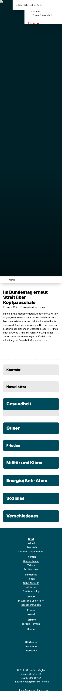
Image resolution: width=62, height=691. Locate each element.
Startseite (31, 642)
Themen (33, 23)
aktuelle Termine (31, 623)
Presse (31, 610)
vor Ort (31, 596)
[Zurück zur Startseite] (4, 280)
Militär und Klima (24, 462)
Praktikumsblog (31, 591)
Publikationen (31, 569)
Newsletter (16, 387)
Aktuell (31, 614)
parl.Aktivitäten (31, 582)
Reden (31, 578)
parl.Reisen (31, 587)
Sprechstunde (31, 561)
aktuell (31, 543)
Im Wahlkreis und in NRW (31, 600)
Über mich (36, 11)
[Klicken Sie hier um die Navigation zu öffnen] (57, 5)
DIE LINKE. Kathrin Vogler (29, 5)
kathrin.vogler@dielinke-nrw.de (32, 681)
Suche (31, 629)
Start (31, 539)
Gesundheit (18, 404)
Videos (31, 565)
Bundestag (31, 574)
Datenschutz (31, 650)
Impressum (31, 646)
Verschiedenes (22, 516)
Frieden (13, 445)
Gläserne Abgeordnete (42, 15)
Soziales (15, 498)
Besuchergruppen (31, 604)
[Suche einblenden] (48, 5)
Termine (31, 619)
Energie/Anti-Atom (26, 480)
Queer (13, 428)
